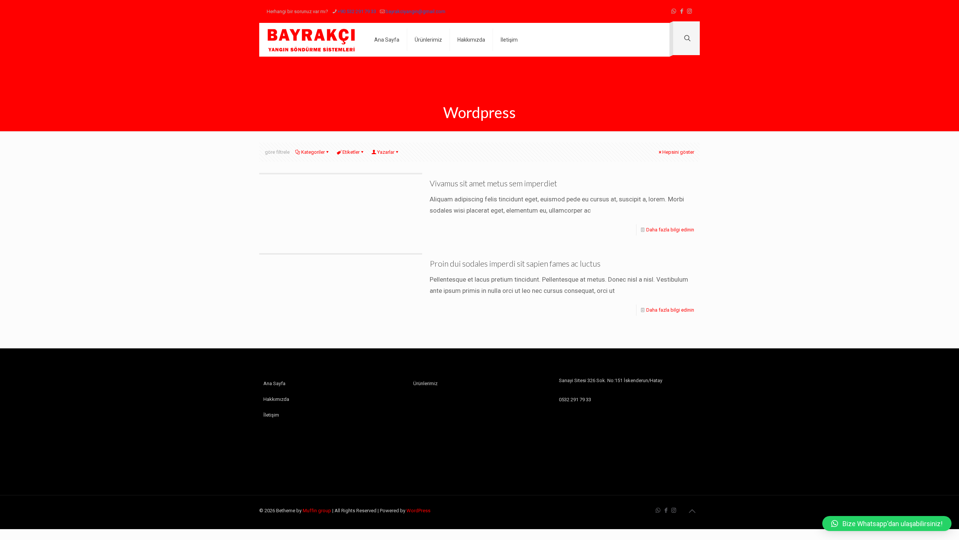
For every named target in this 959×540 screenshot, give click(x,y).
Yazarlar (385, 152)
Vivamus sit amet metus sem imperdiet (493, 183)
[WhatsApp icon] (674, 11)
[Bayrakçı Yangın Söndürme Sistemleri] (311, 40)
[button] (887, 523)
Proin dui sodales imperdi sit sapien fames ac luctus (515, 263)
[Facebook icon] (681, 11)
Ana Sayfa (274, 383)
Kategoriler (313, 152)
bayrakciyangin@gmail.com (415, 11)
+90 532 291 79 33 (357, 11)
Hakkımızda (276, 399)
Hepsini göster (678, 152)
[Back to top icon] (692, 511)
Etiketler (351, 152)
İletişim (271, 415)
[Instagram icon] (689, 11)
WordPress (418, 510)
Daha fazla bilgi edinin (670, 229)
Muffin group (317, 510)
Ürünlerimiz (425, 383)
